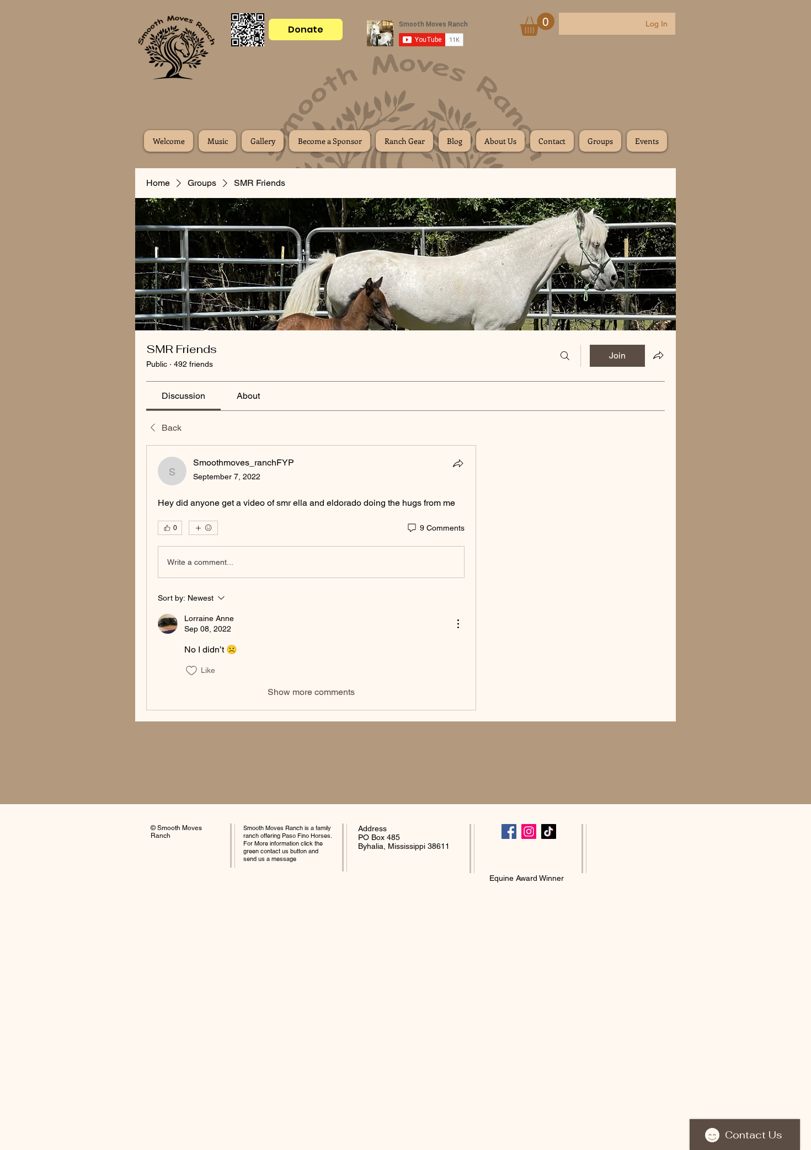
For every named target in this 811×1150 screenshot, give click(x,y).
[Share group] (658, 355)
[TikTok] (548, 831)
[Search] (565, 356)
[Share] (458, 463)
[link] (183, 396)
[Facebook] (508, 831)
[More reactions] (203, 528)
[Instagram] (528, 831)
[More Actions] (458, 623)
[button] (537, 24)
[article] (311, 577)
